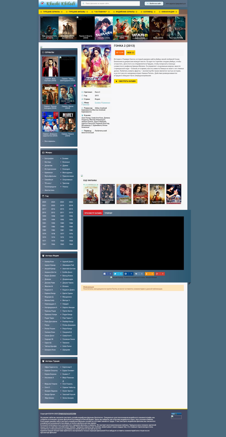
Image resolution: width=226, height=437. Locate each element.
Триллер (86, 104)
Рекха (47, 325)
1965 (62, 244)
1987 (44, 227)
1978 (53, 234)
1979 (44, 234)
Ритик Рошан (50, 329)
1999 (44, 216)
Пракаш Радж (50, 311)
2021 (44, 205)
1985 (62, 227)
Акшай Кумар (50, 269)
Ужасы (65, 187)
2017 (44, 209)
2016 (53, 209)
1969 (62, 241)
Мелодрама (67, 173)
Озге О (47, 387)
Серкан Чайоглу (69, 387)
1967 (44, 244)
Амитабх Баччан (69, 269)
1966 (53, 244)
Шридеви (66, 350)
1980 (71, 230)
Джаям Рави (50, 283)
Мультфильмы (50, 176)
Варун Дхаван (50, 276)
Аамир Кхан (49, 262)
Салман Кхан (50, 332)
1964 (71, 244)
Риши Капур (67, 329)
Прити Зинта (67, 311)
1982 (53, 230)
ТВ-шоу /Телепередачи (50, 183)
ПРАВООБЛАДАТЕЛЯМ (67, 414)
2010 (71, 213)
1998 (53, 216)
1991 (44, 223)
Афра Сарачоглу (51, 367)
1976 (71, 234)
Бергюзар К (67, 367)
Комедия (66, 169)
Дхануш (48, 279)
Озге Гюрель (68, 384)
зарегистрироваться (177, 3)
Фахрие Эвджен (51, 391)
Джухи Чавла (68, 283)
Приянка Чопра (51, 314)
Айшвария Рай (68, 265)
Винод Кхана (68, 276)
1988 (71, 223)
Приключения (68, 176)
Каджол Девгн (69, 290)
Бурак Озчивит (68, 371)
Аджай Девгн (68, 262)
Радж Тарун (49, 318)
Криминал (106, 103)
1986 (53, 227)
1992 (71, 220)
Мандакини (67, 297)
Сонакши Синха (69, 339)
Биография (49, 158)
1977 (62, 234)
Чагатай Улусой (69, 394)
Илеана (66, 286)
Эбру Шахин (49, 398)
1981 (62, 230)
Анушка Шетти (50, 272)
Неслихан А (49, 378)
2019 (62, 205)
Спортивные (67, 180)
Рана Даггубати (51, 321)
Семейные (49, 180)
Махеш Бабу (49, 300)
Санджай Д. (67, 332)
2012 (53, 213)
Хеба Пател (67, 346)
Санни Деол (49, 336)
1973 (62, 237)
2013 (44, 213)
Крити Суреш (68, 293)
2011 (62, 213)
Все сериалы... (50, 141)
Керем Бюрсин (50, 374)
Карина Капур (50, 293)
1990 (53, 223)
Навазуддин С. (50, 304)
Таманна (66, 343)
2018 (71, 205)
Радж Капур (67, 314)
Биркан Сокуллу (51, 371)
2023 (62, 202)
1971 (44, 241)
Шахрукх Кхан (50, 350)
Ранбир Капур (68, 321)
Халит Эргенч (68, 391)
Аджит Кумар (50, 265)
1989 (62, 223)
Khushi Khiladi (58, 3)
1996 (71, 216)
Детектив (48, 165)
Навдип (66, 304)
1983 (44, 230)
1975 (44, 237)
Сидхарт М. (49, 339)
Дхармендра (68, 279)
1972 (71, 237)
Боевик (98, 103)
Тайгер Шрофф (50, 346)
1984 (71, 227)
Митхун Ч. (66, 300)
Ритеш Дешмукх (69, 325)
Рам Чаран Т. (68, 318)
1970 (53, 241)
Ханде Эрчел (50, 394)
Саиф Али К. (67, 336)
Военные (66, 162)
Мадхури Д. (49, 297)
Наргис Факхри (69, 307)
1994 (53, 220)
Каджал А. (49, 290)
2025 (44, 202)
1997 (62, 216)
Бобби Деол (67, 272)
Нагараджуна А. (51, 307)
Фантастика (49, 190)
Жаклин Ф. (49, 286)
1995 (44, 220)
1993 (62, 220)
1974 (53, 237)
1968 (71, 241)
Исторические (50, 169)
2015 (62, 209)
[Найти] (83, 3)
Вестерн (48, 162)
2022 (71, 202)
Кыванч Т (66, 374)
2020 (53, 205)
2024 (53, 202)
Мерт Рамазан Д (68, 378)
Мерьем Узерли (51, 384)
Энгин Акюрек (68, 398)
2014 (71, 209)
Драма (65, 165)
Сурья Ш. (48, 343)
